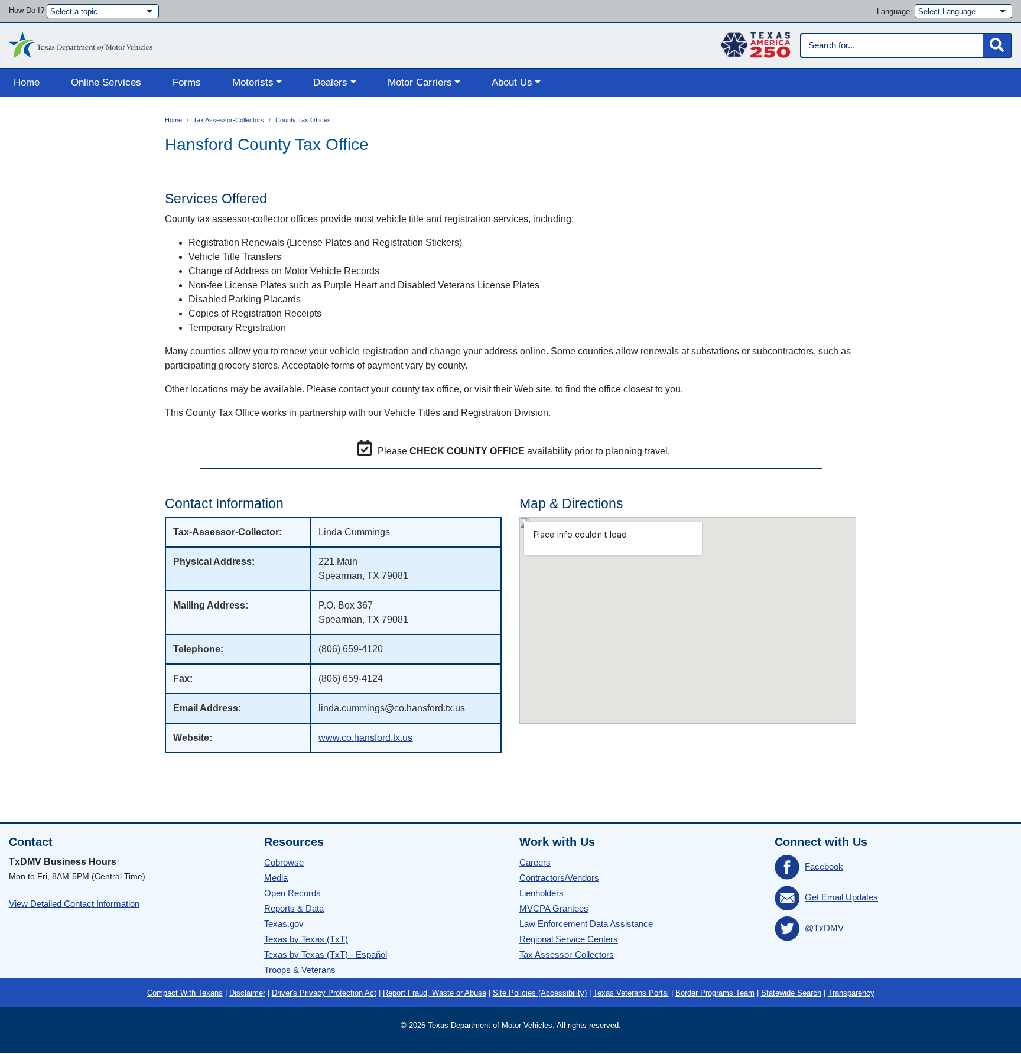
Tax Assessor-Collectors (228, 119)
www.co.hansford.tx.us (365, 738)
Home (27, 82)
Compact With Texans (185, 992)
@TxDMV (824, 928)
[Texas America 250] (756, 42)
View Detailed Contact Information (74, 904)
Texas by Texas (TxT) (306, 939)
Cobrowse (284, 862)
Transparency (851, 992)
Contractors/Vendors (559, 878)
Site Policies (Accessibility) (540, 992)
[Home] (80, 42)
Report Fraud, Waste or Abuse (434, 992)
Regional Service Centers (568, 939)
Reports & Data (294, 908)
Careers (535, 862)
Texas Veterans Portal (631, 992)
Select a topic (73, 11)
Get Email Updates (841, 897)
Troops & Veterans (300, 970)
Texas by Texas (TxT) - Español (325, 954)
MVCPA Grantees (553, 908)
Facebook (824, 866)
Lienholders (541, 893)
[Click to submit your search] (997, 45)
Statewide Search (791, 992)
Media (276, 878)
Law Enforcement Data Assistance (586, 924)
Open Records (292, 893)
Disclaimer (247, 992)
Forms (187, 82)
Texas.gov (284, 924)
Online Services (106, 82)
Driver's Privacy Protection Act (324, 992)
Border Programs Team (715, 992)
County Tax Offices (303, 119)
